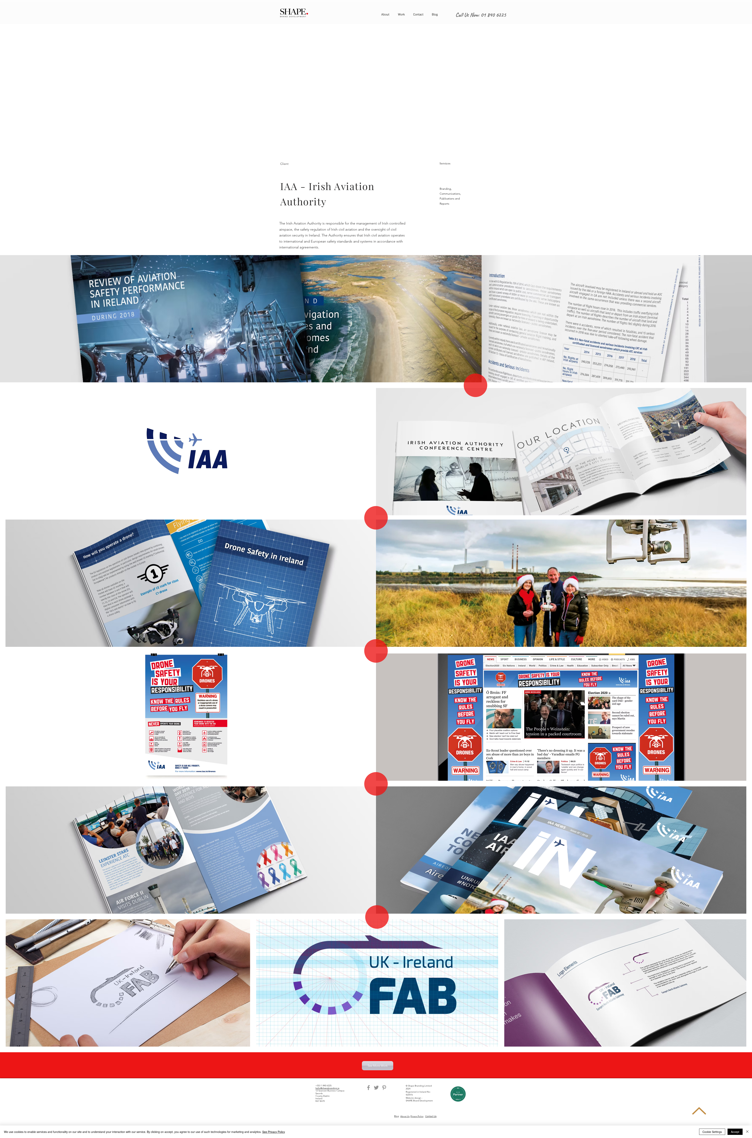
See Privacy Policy (273, 1132)
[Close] (747, 1132)
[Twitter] (376, 1087)
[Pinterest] (384, 1087)
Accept (735, 1132)
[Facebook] (368, 1087)
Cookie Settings (712, 1132)
